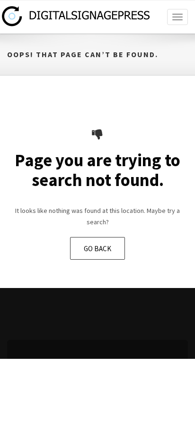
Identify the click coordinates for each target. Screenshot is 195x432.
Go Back (97, 248)
